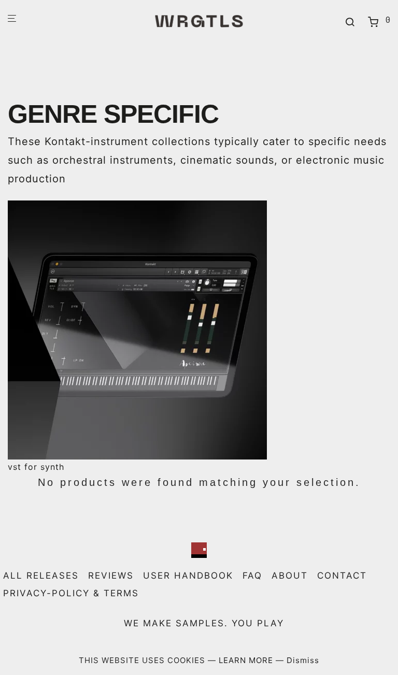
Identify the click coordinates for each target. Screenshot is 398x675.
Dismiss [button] (303, 660)
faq (252, 575)
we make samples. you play (204, 623)
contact (342, 575)
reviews (111, 575)
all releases (41, 575)
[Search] (350, 22)
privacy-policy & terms (71, 593)
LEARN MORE (247, 660)
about (290, 575)
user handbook (188, 575)
